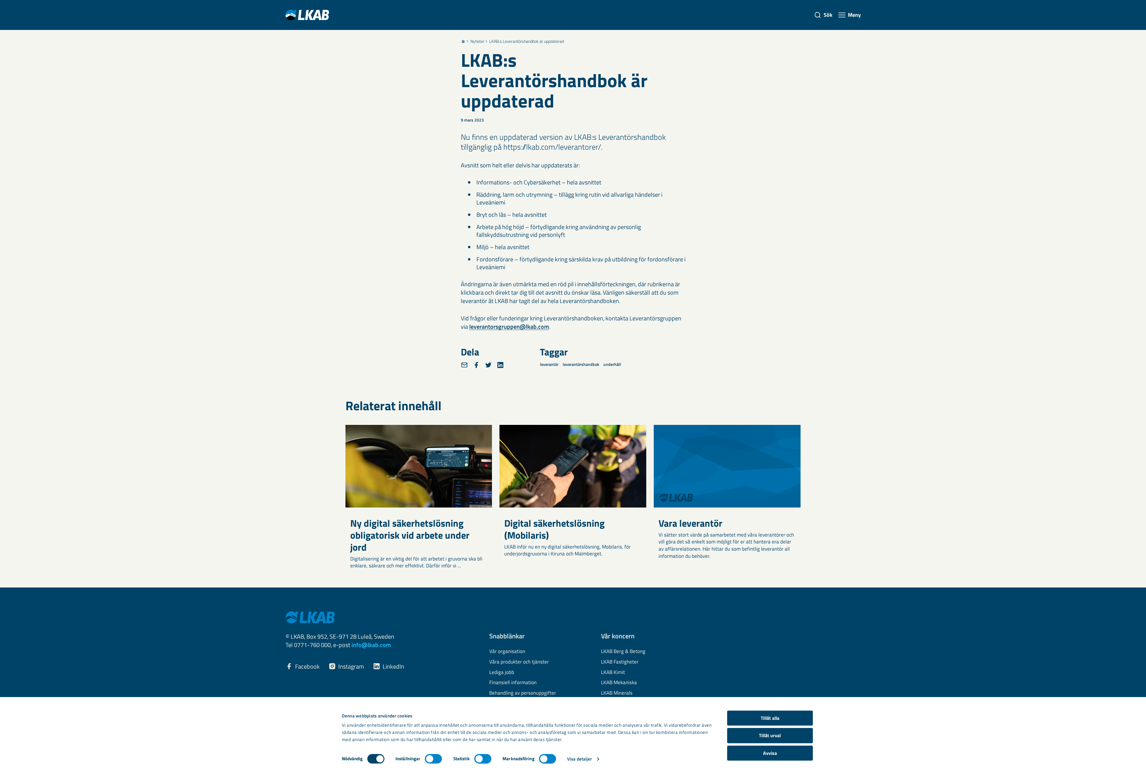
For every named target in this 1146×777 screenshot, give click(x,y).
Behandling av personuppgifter (522, 693)
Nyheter (477, 41)
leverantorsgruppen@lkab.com (509, 326)
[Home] (463, 41)
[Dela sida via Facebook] (476, 365)
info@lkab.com (371, 644)
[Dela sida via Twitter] (488, 365)
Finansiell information (513, 683)
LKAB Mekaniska (619, 683)
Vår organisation (507, 652)
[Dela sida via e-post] (464, 365)
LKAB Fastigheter (619, 662)
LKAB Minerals (616, 693)
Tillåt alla (770, 718)
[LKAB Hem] (307, 15)
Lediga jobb (501, 672)
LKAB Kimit (613, 672)
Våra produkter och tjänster (519, 662)
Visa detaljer (579, 758)
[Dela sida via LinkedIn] (500, 365)
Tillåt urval (770, 735)
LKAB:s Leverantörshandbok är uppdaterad (526, 41)
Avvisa (770, 753)
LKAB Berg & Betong (623, 652)
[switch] (433, 759)
